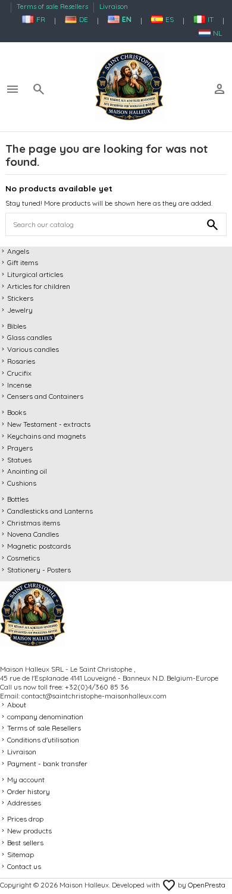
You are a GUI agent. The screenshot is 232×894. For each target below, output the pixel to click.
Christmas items (33, 522)
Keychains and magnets (46, 436)
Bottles (18, 499)
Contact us (24, 866)
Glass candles (29, 337)
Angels (18, 251)
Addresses (24, 802)
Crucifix (19, 373)
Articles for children (38, 286)
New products (29, 830)
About (16, 704)
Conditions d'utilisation (43, 739)
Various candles (33, 349)
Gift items (22, 262)
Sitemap (20, 854)
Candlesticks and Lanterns (50, 510)
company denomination (45, 716)
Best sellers (25, 842)
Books (16, 412)
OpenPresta (206, 884)
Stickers (20, 298)
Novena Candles (33, 534)
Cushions (21, 483)
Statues (19, 459)
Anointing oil (27, 471)
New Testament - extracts (48, 424)
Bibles (16, 326)
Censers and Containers (45, 396)
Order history (28, 791)
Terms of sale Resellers (53, 6)
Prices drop (25, 818)
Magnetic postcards (39, 546)
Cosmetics (23, 557)
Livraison (113, 6)
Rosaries (21, 361)
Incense (19, 384)
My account (26, 779)
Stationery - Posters (39, 569)
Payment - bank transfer (47, 763)
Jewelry (20, 310)
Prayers (20, 447)
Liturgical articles (35, 274)
